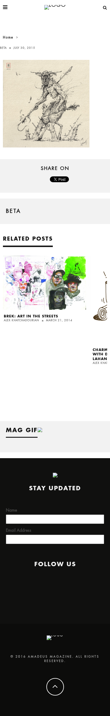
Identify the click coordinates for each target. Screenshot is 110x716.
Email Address (18, 530)
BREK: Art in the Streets (31, 316)
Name (11, 510)
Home (8, 37)
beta (3, 48)
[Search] (105, 7)
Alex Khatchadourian (21, 320)
